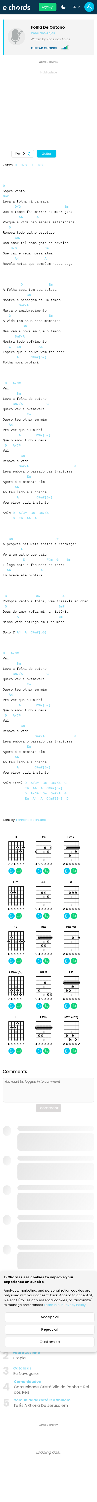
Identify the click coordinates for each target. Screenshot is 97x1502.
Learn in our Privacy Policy (65, 1304)
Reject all (49, 1329)
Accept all (50, 1317)
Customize (50, 1341)
